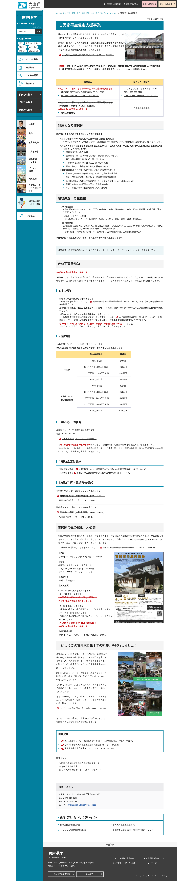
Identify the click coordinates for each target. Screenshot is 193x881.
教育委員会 (34, 142)
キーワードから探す (28, 23)
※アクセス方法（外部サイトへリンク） (76, 572)
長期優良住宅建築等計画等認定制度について (133, 830)
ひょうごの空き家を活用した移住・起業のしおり (81, 770)
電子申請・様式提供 (33, 43)
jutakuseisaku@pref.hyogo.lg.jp (82, 805)
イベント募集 (32, 59)
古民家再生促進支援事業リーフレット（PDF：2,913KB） (88, 55)
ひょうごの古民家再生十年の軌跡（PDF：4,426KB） (84, 708)
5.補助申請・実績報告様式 (114, 445)
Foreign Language (113, 4)
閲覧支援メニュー (133, 4)
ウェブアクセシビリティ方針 (124, 863)
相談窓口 (30, 83)
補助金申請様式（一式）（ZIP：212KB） (78, 500)
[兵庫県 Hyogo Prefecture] (30, 6)
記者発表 (31, 216)
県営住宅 (22, 51)
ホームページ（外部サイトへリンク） (141, 96)
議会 (31, 133)
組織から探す (26, 110)
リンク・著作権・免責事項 (123, 858)
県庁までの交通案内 (62, 874)
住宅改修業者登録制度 (70, 825)
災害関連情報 (148, 4)
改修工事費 (66, 113)
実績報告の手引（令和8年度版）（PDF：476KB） (82, 512)
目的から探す (26, 94)
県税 (20, 43)
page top (110, 845)
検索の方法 (37, 27)
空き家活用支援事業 (68, 766)
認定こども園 (34, 51)
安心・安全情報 (166, 4)
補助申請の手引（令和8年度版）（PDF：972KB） (82, 496)
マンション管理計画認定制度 (73, 830)
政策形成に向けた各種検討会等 (35, 188)
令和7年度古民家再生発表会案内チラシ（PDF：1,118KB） (129, 547)
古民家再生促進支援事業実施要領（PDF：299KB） (116, 301)
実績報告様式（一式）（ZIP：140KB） (77, 517)
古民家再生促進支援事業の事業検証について (76, 722)
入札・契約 (33, 47)
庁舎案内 (89, 874)
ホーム (58, 13)
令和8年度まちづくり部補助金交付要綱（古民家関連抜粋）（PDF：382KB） (113, 469)
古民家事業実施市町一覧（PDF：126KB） (138, 317)
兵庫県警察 (34, 151)
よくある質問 (32, 75)
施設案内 (30, 67)
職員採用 (22, 47)
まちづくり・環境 (69, 13)
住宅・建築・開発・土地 (85, 13)
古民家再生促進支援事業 (124, 825)
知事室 (32, 124)
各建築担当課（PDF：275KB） (117, 69)
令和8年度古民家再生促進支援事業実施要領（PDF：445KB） (104, 473)
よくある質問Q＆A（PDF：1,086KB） (79, 439)
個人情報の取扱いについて (156, 858)
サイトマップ (151, 863)
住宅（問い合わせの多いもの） (107, 13)
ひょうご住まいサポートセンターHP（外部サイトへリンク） (114, 250)
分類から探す (26, 102)
